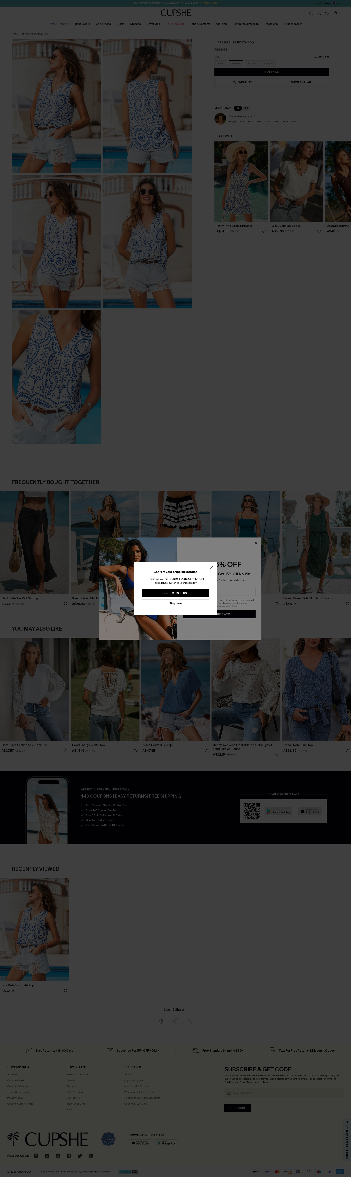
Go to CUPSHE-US (175, 593)
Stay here (175, 603)
